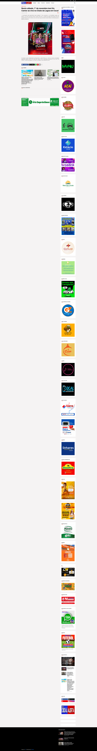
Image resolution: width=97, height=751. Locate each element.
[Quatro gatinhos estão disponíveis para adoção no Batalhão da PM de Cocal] (40, 73)
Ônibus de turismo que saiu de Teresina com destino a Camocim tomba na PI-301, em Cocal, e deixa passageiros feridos (70, 733)
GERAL (39, 2)
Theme (32, 749)
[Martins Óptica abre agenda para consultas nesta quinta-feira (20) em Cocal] (53, 73)
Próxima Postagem (55, 97)
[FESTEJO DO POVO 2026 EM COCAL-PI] (63, 669)
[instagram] (71, 701)
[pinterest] (75, 0)
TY (25, 749)
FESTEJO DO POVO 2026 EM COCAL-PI (70, 668)
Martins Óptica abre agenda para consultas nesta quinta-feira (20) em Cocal (53, 78)
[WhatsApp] (36, 64)
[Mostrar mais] (42, 64)
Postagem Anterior (25, 97)
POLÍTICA (43, 2)
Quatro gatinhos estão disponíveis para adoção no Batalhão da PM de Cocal (39, 78)
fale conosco (23, 0)
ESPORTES (48, 2)
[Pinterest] (38, 64)
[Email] (40, 64)
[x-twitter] (71, 699)
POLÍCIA (52, 2)
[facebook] (70, 0)
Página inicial (23, 6)
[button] (75, 3)
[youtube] (73, 0)
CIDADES (34, 2)
